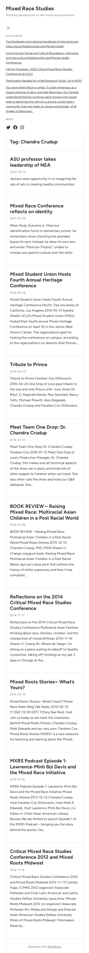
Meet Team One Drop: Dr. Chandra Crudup (38, 430)
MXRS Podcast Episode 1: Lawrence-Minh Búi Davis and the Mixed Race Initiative (43, 766)
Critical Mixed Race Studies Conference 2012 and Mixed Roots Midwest (41, 857)
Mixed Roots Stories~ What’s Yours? (42, 684)
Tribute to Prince (28, 364)
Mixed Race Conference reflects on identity (37, 208)
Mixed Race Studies (30, 8)
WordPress (54, 946)
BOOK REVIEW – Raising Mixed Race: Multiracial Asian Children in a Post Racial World (44, 512)
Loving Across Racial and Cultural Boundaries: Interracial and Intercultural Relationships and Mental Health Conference (42, 57)
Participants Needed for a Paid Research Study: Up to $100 (44, 81)
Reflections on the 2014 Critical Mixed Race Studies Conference (40, 602)
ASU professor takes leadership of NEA (33, 162)
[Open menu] (8, 27)
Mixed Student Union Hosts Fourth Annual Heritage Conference (40, 280)
